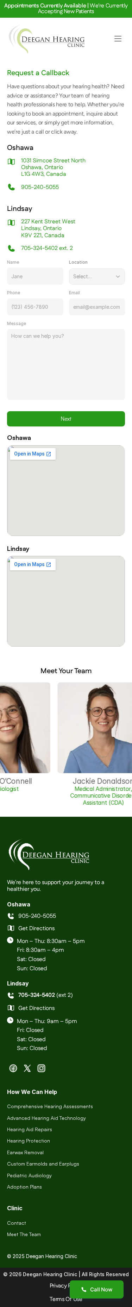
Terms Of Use (66, 1299)
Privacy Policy (66, 1285)
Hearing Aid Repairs (29, 1129)
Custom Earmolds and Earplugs (43, 1164)
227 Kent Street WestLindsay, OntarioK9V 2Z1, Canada (48, 228)
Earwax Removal (25, 1152)
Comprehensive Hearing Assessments (50, 1106)
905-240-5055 (40, 187)
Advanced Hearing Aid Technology (46, 1118)
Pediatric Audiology (29, 1175)
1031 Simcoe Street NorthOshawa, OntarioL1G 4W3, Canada (53, 167)
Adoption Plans (24, 1187)
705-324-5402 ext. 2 (47, 248)
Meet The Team (24, 1234)
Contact (16, 1223)
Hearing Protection (28, 1141)
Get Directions (36, 929)
